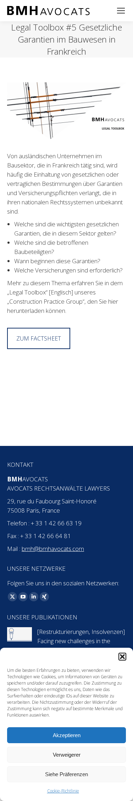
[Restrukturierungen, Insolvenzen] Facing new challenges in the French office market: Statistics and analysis (81, 645)
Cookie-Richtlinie (63, 791)
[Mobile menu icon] (121, 11)
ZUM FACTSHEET (38, 338)
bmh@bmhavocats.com (53, 549)
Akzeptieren (67, 735)
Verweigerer (67, 755)
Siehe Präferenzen (66, 774)
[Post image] (19, 634)
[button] (122, 656)
